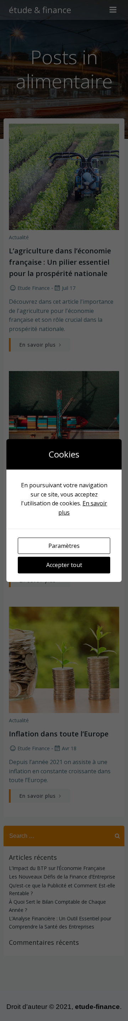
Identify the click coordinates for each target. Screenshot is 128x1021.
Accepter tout (64, 565)
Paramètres (64, 546)
